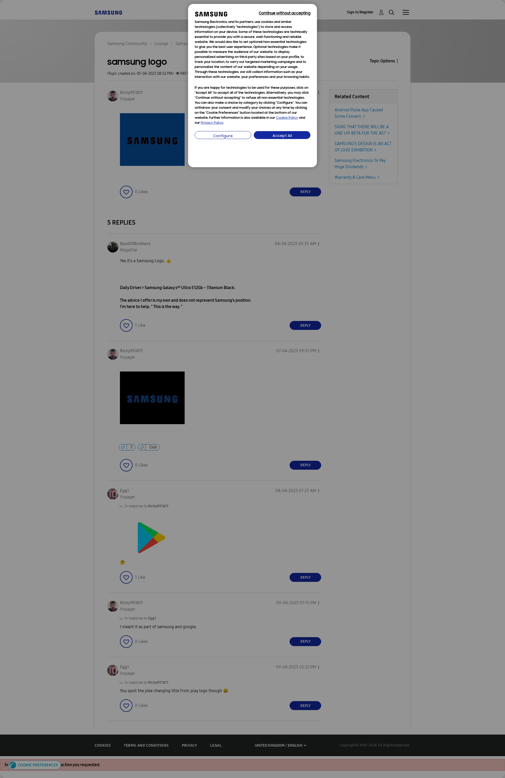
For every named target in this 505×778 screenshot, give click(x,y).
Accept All (282, 136)
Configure (223, 136)
